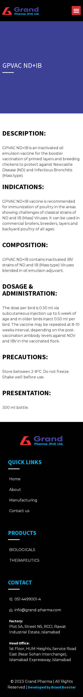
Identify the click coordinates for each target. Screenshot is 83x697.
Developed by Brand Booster (52, 687)
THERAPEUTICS (24, 560)
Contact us (19, 511)
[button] (76, 10)
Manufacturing (23, 500)
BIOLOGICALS (22, 550)
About (15, 489)
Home (15, 479)
